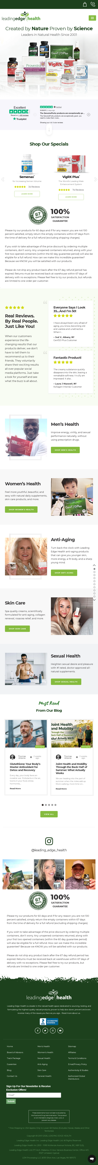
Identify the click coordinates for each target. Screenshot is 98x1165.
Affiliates (72, 1052)
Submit (11, 1101)
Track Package (13, 1058)
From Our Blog (49, 710)
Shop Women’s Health (21, 510)
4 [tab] (52, 805)
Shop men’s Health (65, 450)
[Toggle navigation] (92, 18)
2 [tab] (46, 805)
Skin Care (42, 1070)
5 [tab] (55, 805)
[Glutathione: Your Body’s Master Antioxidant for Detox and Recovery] (26, 734)
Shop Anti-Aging (64, 573)
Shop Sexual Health (66, 682)
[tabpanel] (26, 757)
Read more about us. (71, 1013)
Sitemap (72, 1046)
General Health (44, 1076)
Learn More (27, 194)
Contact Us (12, 1076)
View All (49, 814)
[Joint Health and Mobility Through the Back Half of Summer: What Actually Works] (72, 734)
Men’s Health (44, 1046)
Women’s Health (45, 1052)
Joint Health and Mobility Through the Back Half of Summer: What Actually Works (71, 768)
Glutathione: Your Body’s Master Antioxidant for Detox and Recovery (25, 767)
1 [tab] (43, 805)
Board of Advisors (15, 1052)
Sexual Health (44, 1058)
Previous (2, 177)
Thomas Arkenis (22, 757)
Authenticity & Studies (78, 1070)
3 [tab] (49, 805)
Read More (15, 788)
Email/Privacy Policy (77, 1064)
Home (10, 1046)
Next (95, 177)
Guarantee (11, 1064)
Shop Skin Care (17, 629)
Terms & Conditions (77, 1058)
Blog (9, 1070)
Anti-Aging (40, 747)
